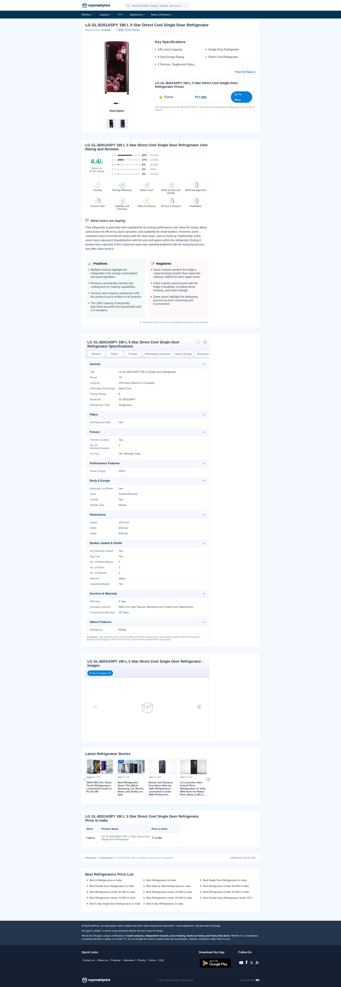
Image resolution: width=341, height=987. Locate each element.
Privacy (141, 960)
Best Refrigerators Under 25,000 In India (169, 891)
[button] (128, 5)
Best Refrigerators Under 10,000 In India (169, 897)
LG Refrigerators (105, 858)
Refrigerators (91, 858)
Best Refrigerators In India (161, 880)
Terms (152, 960)
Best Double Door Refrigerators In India (112, 886)
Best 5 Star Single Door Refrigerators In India (115, 903)
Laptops (104, 14)
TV (119, 14)
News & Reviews (160, 14)
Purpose (115, 960)
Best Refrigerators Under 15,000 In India (112, 897)
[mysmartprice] (96, 6)
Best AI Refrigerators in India (106, 880)
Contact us (89, 960)
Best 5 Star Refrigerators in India (164, 903)
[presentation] (198, 342)
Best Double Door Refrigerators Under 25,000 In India (229, 897)
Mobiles (86, 14)
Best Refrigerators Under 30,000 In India (112, 891)
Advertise (129, 960)
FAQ (161, 960)
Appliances (136, 14)
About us (103, 960)
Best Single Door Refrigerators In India (225, 880)
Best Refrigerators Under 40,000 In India (226, 886)
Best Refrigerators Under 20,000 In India (226, 891)
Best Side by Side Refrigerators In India (168, 886)
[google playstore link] (215, 966)
